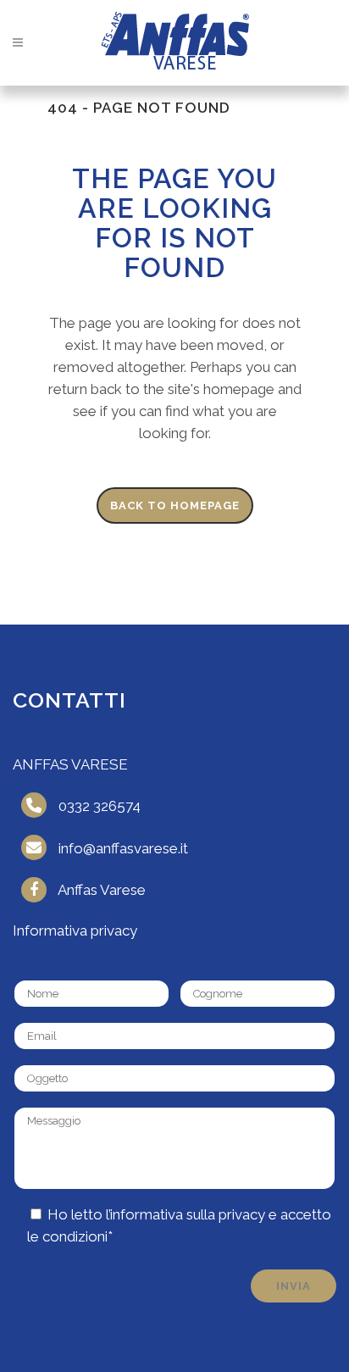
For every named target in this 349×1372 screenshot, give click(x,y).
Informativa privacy (75, 930)
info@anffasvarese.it (123, 848)
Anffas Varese (102, 889)
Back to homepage (175, 505)
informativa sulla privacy (187, 1214)
